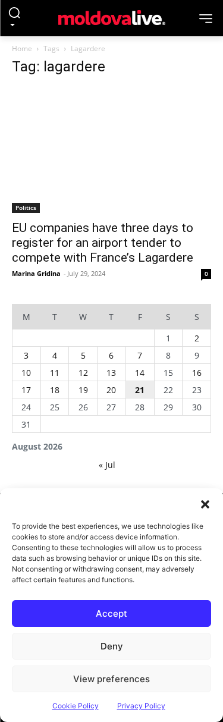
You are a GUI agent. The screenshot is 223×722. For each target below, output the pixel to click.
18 (54, 389)
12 (83, 372)
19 (83, 389)
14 (140, 372)
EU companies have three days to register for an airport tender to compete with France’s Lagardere (102, 243)
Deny (111, 646)
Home (22, 48)
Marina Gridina (36, 273)
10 (26, 372)
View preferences (111, 679)
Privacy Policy (141, 705)
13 (111, 372)
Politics (25, 207)
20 (111, 389)
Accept (111, 613)
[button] (205, 503)
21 (140, 389)
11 (54, 372)
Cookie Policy (75, 705)
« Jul (107, 464)
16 (197, 372)
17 (26, 389)
